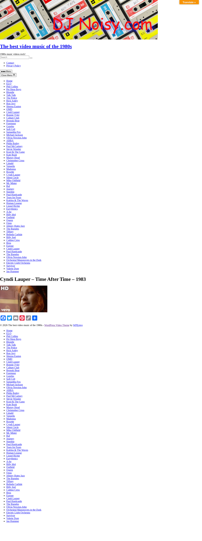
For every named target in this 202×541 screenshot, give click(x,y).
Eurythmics (12, 209)
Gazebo (10, 126)
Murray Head (13, 157)
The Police (11, 98)
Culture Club (12, 117)
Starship (10, 191)
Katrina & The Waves (17, 200)
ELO (8, 83)
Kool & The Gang (15, 152)
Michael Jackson (14, 135)
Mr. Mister (11, 183)
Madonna (11, 169)
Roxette (10, 172)
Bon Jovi (10, 103)
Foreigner (11, 123)
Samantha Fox (13, 132)
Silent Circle (12, 177)
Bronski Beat (12, 120)
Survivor (10, 265)
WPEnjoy (78, 325)
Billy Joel (11, 237)
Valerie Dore (12, 268)
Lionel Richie (13, 206)
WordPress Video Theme (56, 325)
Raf (8, 186)
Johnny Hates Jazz (15, 226)
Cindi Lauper (13, 112)
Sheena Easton (13, 106)
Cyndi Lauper (13, 174)
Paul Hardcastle (14, 194)
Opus (9, 223)
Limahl (9, 163)
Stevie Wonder (13, 149)
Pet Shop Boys (13, 89)
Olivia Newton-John (16, 137)
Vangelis (10, 166)
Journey (10, 189)
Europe (10, 246)
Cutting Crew (13, 240)
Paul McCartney (14, 146)
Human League (14, 203)
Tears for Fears (13, 197)
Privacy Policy (13, 65)
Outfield (10, 217)
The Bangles (12, 228)
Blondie (10, 92)
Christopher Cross (15, 160)
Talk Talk (11, 95)
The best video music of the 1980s (36, 46)
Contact (10, 62)
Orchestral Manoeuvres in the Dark (23, 260)
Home (9, 80)
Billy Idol (11, 214)
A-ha (8, 211)
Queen (9, 220)
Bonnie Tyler (12, 115)
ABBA (10, 140)
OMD (9, 109)
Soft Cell (10, 129)
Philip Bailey (12, 143)
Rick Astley (12, 100)
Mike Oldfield (13, 180)
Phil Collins (12, 86)
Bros (8, 243)
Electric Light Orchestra (18, 263)
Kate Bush (11, 154)
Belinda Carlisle (14, 234)
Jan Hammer (12, 271)
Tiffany (10, 231)
